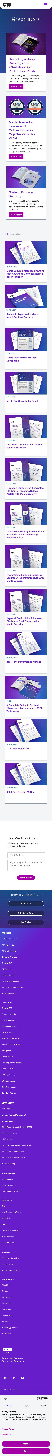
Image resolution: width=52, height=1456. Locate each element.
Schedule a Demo (26, 913)
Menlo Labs (6, 1218)
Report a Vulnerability (10, 1258)
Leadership (6, 1309)
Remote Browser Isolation (12, 981)
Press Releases (8, 1236)
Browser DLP (7, 963)
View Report (16, 86)
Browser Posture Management (14, 1115)
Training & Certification (11, 1270)
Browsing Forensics (9, 957)
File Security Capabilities (11, 1044)
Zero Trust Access (9, 1087)
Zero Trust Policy (8, 1163)
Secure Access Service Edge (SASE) (16, 1145)
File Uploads (7, 1050)
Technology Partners (10, 1327)
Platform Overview (9, 939)
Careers (5, 1291)
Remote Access (8, 975)
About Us (5, 1285)
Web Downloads (8, 1081)
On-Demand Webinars (10, 1230)
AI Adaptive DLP (8, 945)
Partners (5, 1321)
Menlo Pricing (7, 1179)
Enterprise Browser (9, 1133)
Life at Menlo (7, 1315)
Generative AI (7, 1057)
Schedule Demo (26, 878)
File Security (7, 969)
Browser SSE (7, 1008)
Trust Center (7, 1333)
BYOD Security (8, 1020)
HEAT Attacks (7, 1139)
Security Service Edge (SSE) (13, 1151)
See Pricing (26, 922)
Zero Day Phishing (9, 1093)
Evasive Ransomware (10, 1038)
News (4, 1224)
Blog (3, 1206)
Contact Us (26, 904)
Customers (6, 1303)
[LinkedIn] (5, 1378)
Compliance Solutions (10, 1026)
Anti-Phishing (7, 1109)
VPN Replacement (9, 1075)
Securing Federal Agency (12, 1063)
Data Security (7, 1032)
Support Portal (7, 1264)
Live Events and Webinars (12, 1212)
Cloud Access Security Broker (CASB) (17, 1127)
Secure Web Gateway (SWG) (13, 1157)
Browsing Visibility (9, 1014)
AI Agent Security (9, 951)
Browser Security (8, 1121)
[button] (46, 4)
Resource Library (8, 1242)
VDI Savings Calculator (11, 1191)
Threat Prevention (9, 993)
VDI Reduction (7, 1069)
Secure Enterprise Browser (12, 987)
